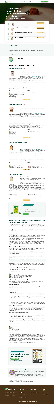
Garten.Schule (21, 401)
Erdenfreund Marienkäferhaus (21, 23)
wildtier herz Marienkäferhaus (21, 27)
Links (36, 401)
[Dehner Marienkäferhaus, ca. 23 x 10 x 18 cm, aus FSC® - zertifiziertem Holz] (12, 38)
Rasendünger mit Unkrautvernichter (35, 392)
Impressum (29, 401)
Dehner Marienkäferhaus (20, 37)
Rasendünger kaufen (45, 1)
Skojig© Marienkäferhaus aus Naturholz (23, 32)
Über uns (25, 401)
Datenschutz (33, 401)
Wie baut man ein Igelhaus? (23, 397)
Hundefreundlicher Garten (24, 1)
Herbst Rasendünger (46, 392)
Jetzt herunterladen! (14, 358)
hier (18, 380)
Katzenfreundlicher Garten (32, 1)
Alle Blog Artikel (21, 392)
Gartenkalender (18, 360)
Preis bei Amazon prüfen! (40, 32)
